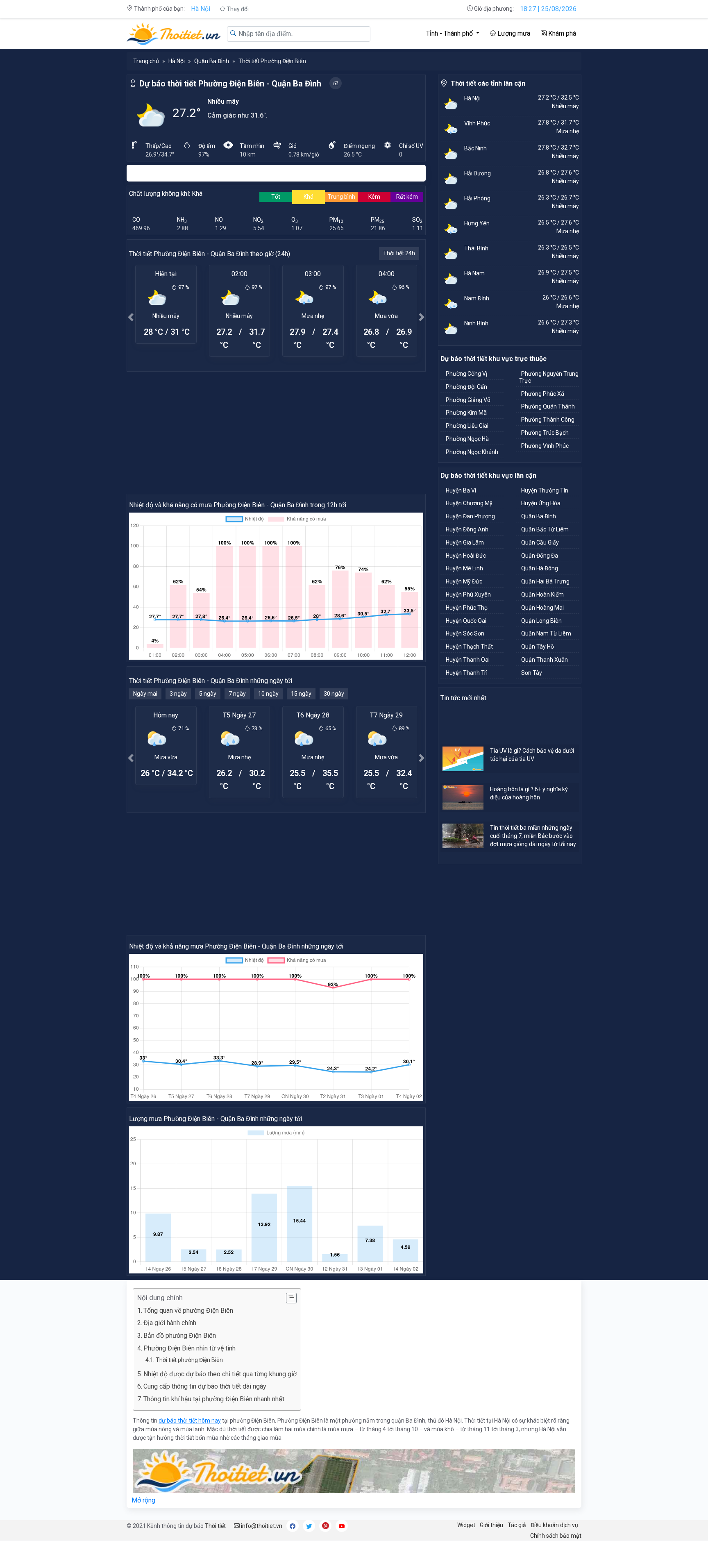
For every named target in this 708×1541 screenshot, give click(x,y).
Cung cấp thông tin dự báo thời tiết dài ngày (204, 1386)
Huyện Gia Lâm (465, 542)
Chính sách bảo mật (555, 1535)
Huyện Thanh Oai (468, 659)
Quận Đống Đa (539, 555)
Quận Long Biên (541, 620)
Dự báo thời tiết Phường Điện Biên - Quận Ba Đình (230, 84)
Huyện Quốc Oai (466, 620)
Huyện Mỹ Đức (464, 581)
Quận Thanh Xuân (544, 659)
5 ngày (207, 693)
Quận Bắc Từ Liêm (545, 529)
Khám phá (561, 33)
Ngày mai (145, 693)
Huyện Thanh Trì (467, 673)
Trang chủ (146, 61)
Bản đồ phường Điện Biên (179, 1335)
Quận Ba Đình (211, 61)
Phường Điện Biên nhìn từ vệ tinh (189, 1348)
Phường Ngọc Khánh (472, 452)
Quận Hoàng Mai (542, 607)
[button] (131, 317)
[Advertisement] (276, 432)
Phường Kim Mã (466, 412)
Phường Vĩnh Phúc (545, 446)
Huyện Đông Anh (467, 529)
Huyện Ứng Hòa (540, 503)
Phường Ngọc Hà (467, 439)
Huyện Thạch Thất (469, 646)
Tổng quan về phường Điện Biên (188, 1310)
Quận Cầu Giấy (540, 542)
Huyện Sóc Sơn (465, 633)
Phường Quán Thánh (548, 406)
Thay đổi (237, 9)
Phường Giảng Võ (468, 400)
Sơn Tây (531, 673)
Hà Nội (200, 9)
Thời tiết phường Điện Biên (189, 1360)
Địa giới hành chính (169, 1323)
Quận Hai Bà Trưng (545, 581)
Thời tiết (215, 1526)
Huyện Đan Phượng (470, 516)
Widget (466, 1525)
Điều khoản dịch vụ (554, 1525)
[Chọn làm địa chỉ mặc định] (335, 83)
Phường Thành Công (547, 419)
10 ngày (268, 693)
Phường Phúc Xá (542, 393)
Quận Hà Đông (539, 568)
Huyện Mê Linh (464, 568)
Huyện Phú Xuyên (468, 594)
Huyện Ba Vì (461, 490)
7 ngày (237, 693)
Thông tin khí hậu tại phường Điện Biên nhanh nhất (213, 1399)
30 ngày (334, 693)
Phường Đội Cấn (466, 387)
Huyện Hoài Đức (466, 555)
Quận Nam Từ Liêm (546, 633)
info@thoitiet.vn (261, 1526)
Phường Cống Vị (466, 373)
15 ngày (301, 693)
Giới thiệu (491, 1525)
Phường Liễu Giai (467, 425)
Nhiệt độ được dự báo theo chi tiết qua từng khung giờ (220, 1374)
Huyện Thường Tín (544, 490)
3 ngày (178, 693)
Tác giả (517, 1525)
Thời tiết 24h (399, 253)
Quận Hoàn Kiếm (542, 594)
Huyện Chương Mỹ (469, 503)
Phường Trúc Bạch (545, 432)
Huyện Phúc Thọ (467, 607)
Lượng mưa (513, 33)
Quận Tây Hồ (537, 646)
